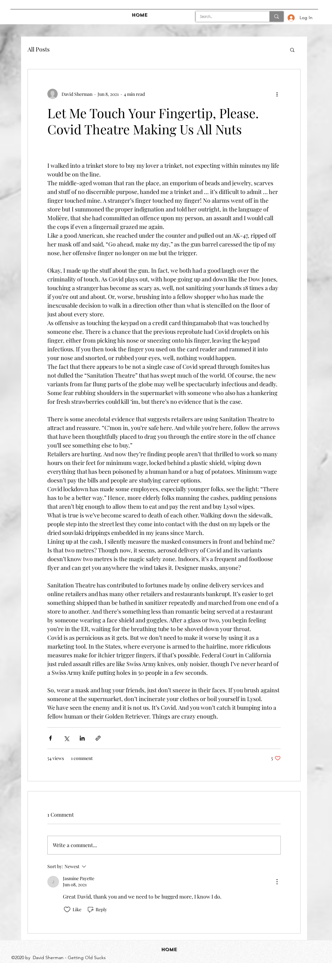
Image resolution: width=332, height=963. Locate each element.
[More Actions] (277, 882)
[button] (292, 49)
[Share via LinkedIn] (82, 738)
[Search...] (276, 16)
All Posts (39, 49)
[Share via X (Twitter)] (66, 738)
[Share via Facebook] (50, 738)
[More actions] (277, 94)
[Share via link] (98, 738)
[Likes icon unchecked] (67, 909)
